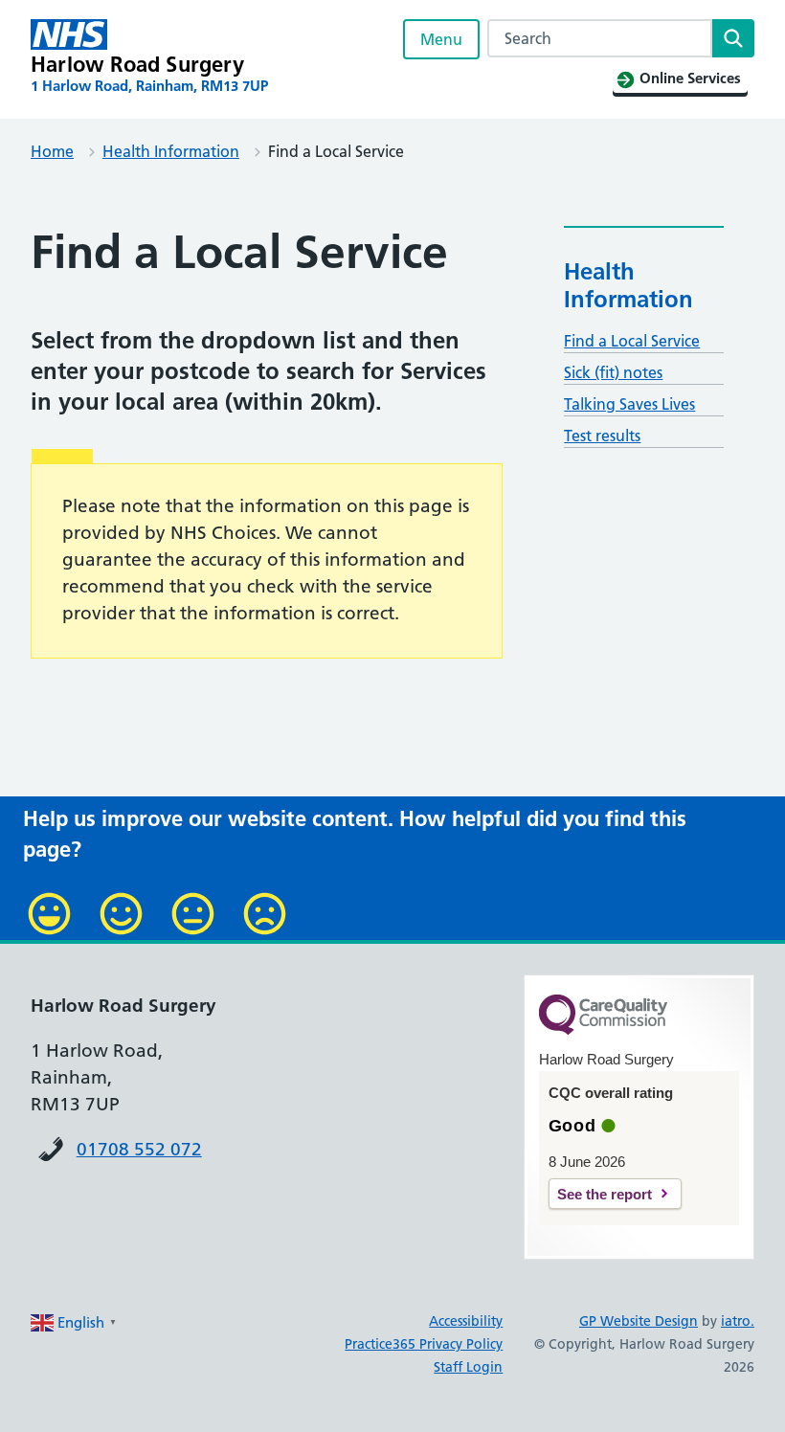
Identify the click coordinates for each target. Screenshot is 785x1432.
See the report (604, 1194)
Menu (441, 39)
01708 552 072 (139, 1149)
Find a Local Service (632, 340)
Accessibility (466, 1321)
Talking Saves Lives (629, 404)
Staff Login (468, 1367)
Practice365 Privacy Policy (424, 1344)
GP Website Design (638, 1321)
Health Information (170, 151)
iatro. (737, 1321)
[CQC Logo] (603, 1030)
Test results (602, 435)
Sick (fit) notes (613, 372)
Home (52, 151)
